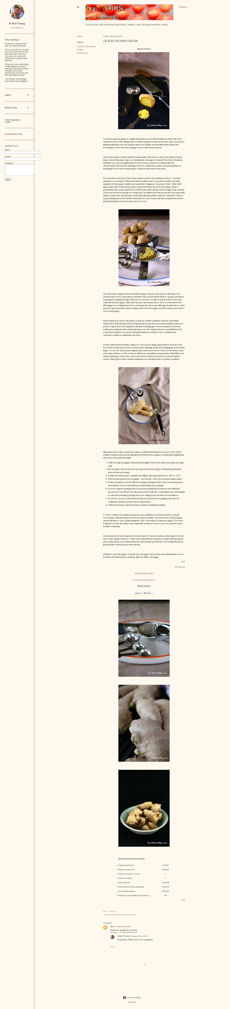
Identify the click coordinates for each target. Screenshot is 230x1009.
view (20, 134)
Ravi (112, 926)
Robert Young (123, 936)
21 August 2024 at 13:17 (123, 926)
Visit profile (17, 28)
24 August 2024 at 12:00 (139, 936)
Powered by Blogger (134, 997)
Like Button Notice (11, 134)
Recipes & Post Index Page (113, 25)
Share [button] (79, 36)
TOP (183, 562)
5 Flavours (105, 8)
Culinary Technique (86, 46)
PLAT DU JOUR (92, 25)
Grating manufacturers (128, 932)
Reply (112, 947)
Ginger (80, 50)
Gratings (113, 932)
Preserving (82, 53)
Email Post (112, 911)
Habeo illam (134, 25)
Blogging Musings (151, 25)
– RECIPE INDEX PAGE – (144, 573)
